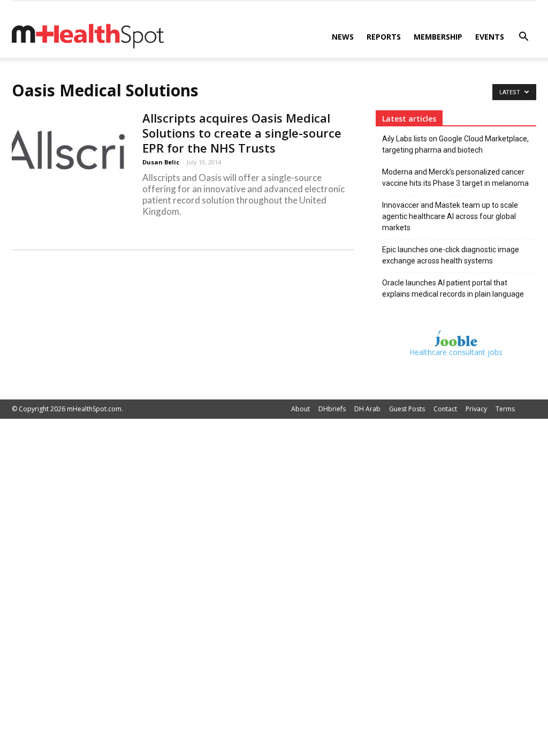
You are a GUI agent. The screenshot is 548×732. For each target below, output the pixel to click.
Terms (505, 408)
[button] (523, 38)
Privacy (476, 408)
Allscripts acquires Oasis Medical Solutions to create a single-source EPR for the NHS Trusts (241, 133)
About (300, 408)
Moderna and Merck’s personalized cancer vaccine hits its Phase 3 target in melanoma (455, 177)
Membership (438, 37)
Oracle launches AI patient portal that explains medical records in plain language (453, 288)
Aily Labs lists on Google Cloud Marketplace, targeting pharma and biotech (455, 144)
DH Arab (367, 408)
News (343, 37)
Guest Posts (407, 408)
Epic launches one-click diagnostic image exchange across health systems (450, 255)
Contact (445, 408)
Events (489, 37)
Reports (384, 37)
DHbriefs (332, 408)
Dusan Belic (160, 162)
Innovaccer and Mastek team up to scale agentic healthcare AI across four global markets (450, 216)
